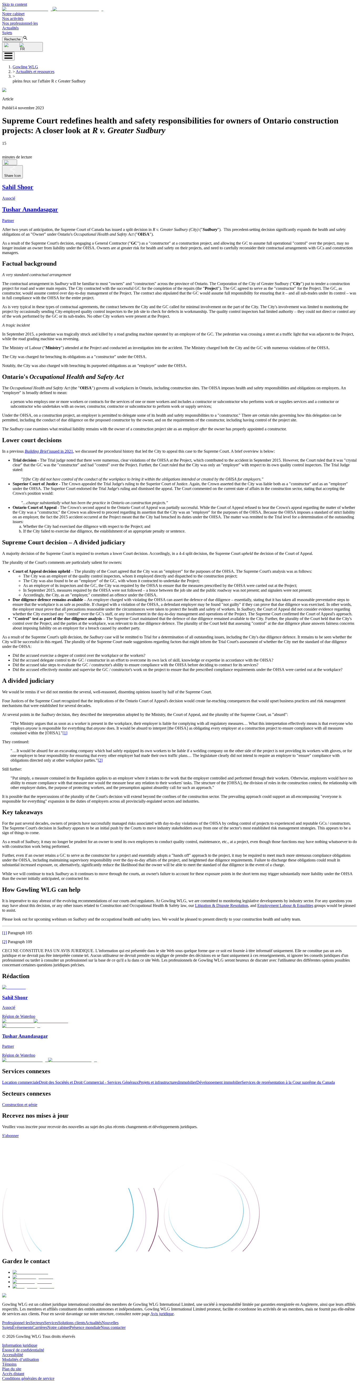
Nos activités (12, 18)
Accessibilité (12, 1355)
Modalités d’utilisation (20, 1359)
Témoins (9, 1364)
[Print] (9, 162)
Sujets (7, 32)
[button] (52, 9)
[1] (65, 733)
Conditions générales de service (28, 1378)
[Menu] (8, 56)
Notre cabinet (13, 14)
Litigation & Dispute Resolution (221, 905)
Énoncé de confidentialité (23, 1350)
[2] (100, 760)
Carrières (39, 1327)
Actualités (10, 28)
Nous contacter (113, 1327)
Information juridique (19, 1345)
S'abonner (10, 1135)
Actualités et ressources (35, 71)
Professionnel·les (16, 1322)
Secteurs (37, 1322)
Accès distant (13, 1373)
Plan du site (11, 1369)
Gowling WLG (25, 67)
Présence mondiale (85, 1327)
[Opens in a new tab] (30, 1272)
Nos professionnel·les (20, 23)
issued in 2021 (49, 451)
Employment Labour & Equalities (285, 905)
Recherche (12, 39)
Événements (22, 1327)
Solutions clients (71, 1322)
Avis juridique (162, 1314)
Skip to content (14, 4)
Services (51, 1322)
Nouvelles (110, 1322)
